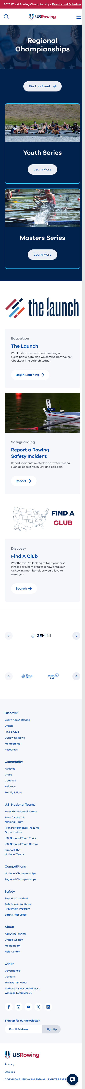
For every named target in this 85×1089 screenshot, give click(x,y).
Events (9, 726)
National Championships (20, 873)
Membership (12, 744)
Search (21, 588)
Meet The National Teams (21, 811)
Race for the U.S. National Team (15, 820)
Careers (10, 976)
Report (21, 481)
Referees (10, 786)
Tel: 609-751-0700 (15, 982)
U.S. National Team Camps (21, 844)
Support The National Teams (15, 852)
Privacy (9, 1064)
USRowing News (15, 738)
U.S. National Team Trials (20, 838)
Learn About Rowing (17, 720)
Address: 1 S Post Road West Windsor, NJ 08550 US (22, 991)
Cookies (10, 1072)
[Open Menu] (79, 16)
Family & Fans (13, 792)
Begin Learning (27, 375)
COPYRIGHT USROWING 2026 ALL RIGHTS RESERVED (38, 1079)
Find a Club (12, 732)
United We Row (14, 940)
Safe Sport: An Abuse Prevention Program (18, 907)
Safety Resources (15, 915)
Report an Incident (16, 898)
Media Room (12, 946)
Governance (12, 971)
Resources (11, 749)
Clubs (8, 774)
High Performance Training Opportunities (22, 830)
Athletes (10, 769)
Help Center (12, 951)
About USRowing (15, 934)
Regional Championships (20, 879)
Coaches (10, 780)
